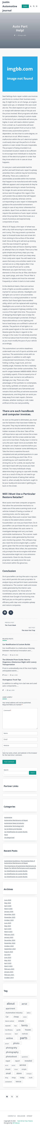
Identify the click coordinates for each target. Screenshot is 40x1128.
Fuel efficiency (9, 1030)
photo (16, 1043)
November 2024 (9, 943)
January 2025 (8, 937)
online (9, 1038)
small (8, 1073)
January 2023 (8, 972)
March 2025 (8, 932)
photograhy (11, 1047)
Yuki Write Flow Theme (25, 1121)
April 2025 (7, 929)
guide (19, 1030)
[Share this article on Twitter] (11, 612)
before (28, 1013)
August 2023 (8, 952)
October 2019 (9, 978)
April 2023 (7, 963)
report (17, 1061)
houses (28, 1030)
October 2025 (9, 920)
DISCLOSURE (21, 1115)
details (25, 1017)
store (19, 1073)
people (7, 1043)
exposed (7, 1026)
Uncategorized (9, 837)
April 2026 (7, 906)
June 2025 (7, 923)
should (7, 1069)
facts (15, 1026)
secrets (13, 1065)
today (22, 1077)
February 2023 (9, 969)
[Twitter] (12, 1096)
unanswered (8, 1081)
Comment (7, 710)
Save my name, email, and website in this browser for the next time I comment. (19, 754)
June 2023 (7, 957)
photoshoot (11, 1056)
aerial (24, 1003)
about (11, 1003)
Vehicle (18, 1081)
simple (24, 1069)
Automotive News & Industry (14, 823)
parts (23, 1038)
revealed (28, 1061)
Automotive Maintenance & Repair (16, 820)
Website (6, 745)
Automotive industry (14, 1012)
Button (25, 6)
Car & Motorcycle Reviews (13, 829)
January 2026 (8, 912)
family (24, 1025)
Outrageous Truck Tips (11, 680)
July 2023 (7, 955)
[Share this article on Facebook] (4, 612)
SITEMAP (29, 1115)
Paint (6, 835)
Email (5, 739)
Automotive (8, 817)
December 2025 (9, 914)
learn (16, 1034)
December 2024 (9, 940)
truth (30, 1078)
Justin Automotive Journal (9, 6)
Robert (5, 655)
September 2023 (10, 949)
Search (6, 770)
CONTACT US (12, 1115)
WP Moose (16, 1123)
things (14, 1078)
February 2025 (9, 934)
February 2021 (9, 975)
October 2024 (9, 946)
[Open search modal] (33, 6)
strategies (29, 1073)
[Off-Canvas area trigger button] (37, 6)
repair (8, 1061)
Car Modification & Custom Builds (16, 644)
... (31, 650)
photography (12, 1052)
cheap (16, 1016)
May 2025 (7, 926)
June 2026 (7, 900)
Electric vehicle (9, 1021)
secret (6, 1065)
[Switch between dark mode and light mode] (31, 6)
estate (21, 1021)
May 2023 (7, 960)
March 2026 (8, 909)
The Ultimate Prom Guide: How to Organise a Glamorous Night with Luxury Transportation (19, 662)
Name (6, 733)
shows (16, 1069)
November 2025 (9, 917)
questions (25, 1057)
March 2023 (8, 966)
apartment (10, 1008)
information (8, 1034)
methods (25, 1034)
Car (7, 1017)
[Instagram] (17, 1096)
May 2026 (7, 903)
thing (6, 1077)
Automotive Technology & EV (14, 826)
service (22, 1065)
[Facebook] (7, 1096)
